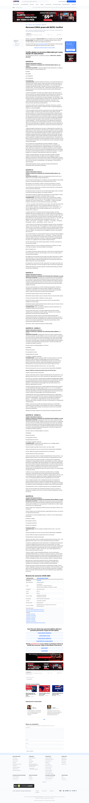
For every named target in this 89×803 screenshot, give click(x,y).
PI (59, 7)
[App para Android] (65, 791)
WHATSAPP (44, 648)
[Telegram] (75, 791)
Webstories (74, 4)
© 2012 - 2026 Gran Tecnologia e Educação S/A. (22, 790)
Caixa (34, 24)
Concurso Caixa (38, 24)
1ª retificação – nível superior (31, 615)
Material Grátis (64, 759)
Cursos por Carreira (48, 767)
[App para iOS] (63, 791)
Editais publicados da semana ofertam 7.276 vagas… (31, 694)
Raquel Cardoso (41, 695)
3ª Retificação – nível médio (30, 619)
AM (36, 7)
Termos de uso (44, 790)
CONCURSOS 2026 (44, 635)
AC (33, 7)
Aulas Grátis (64, 762)
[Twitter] (74, 791)
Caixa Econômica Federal (42, 44)
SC (70, 7)
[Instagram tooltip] (68, 791)
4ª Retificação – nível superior (31, 621)
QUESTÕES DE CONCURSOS (44, 641)
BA (39, 7)
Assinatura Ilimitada (71, 1)
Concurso (30, 24)
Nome (27, 739)
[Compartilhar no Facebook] (57, 34)
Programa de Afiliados (16, 767)
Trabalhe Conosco (15, 768)
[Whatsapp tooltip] (70, 791)
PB (56, 7)
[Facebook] (72, 791)
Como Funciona (15, 759)
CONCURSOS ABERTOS (44, 638)
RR (67, 7)
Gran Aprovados (48, 4)
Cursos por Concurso (48, 765)
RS (69, 7)
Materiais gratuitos (66, 4)
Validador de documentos (17, 764)
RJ (62, 7)
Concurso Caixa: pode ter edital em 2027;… (57, 694)
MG (49, 7)
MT (53, 7)
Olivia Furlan (28, 696)
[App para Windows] (60, 791)
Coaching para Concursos (49, 759)
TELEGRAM (44, 651)
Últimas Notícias (16, 4)
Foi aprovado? (34, 769)
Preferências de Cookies (17, 770)
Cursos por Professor (48, 770)
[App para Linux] (61, 791)
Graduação (47, 762)
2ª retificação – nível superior (31, 616)
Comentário (28, 727)
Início (26, 24)
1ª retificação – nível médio (30, 613)
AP (38, 7)
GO (46, 7)
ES (44, 7)
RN (64, 7)
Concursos (32, 4)
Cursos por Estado (48, 768)
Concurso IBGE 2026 (24, 4)
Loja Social (14, 762)
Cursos (37, 4)
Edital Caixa (16, 45)
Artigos (41, 4)
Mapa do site (52, 790)
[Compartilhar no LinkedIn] (59, 34)
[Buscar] (23, 2)
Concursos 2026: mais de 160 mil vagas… (44, 694)
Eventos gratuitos (62, 1)
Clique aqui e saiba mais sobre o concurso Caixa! (44, 47)
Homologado (39, 580)
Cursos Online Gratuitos (49, 773)
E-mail (27, 743)
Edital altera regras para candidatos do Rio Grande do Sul (35, 622)
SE (72, 7)
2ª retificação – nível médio (30, 618)
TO (75, 7)
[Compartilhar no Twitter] (58, 34)
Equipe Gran (29, 33)
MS (51, 7)
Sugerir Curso (64, 764)
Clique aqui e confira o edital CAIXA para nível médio (35, 609)
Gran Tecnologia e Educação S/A (38, 796)
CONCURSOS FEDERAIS (44, 633)
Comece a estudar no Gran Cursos (44, 657)
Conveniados (15, 765)
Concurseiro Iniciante (57, 4)
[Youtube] (67, 791)
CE (41, 7)
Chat (30, 759)
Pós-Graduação (47, 764)
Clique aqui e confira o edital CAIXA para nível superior (35, 611)
